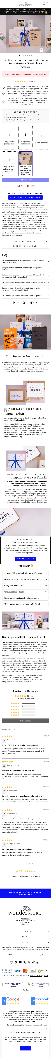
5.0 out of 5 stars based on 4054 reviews (25, 876)
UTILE (25, 942)
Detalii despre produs (25, 241)
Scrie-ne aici (26, 924)
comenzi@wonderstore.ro (26, 920)
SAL (28, 990)
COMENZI (25, 937)
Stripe (46, 975)
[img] (7, 736)
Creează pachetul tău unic (25, 197)
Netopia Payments (36, 975)
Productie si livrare (25, 246)
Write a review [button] (25, 721)
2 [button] (22, 864)
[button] (20, 81)
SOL (23, 990)
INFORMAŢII (25, 931)
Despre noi (26, 918)
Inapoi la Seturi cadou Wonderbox (27, 893)
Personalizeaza (25, 558)
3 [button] (26, 864)
